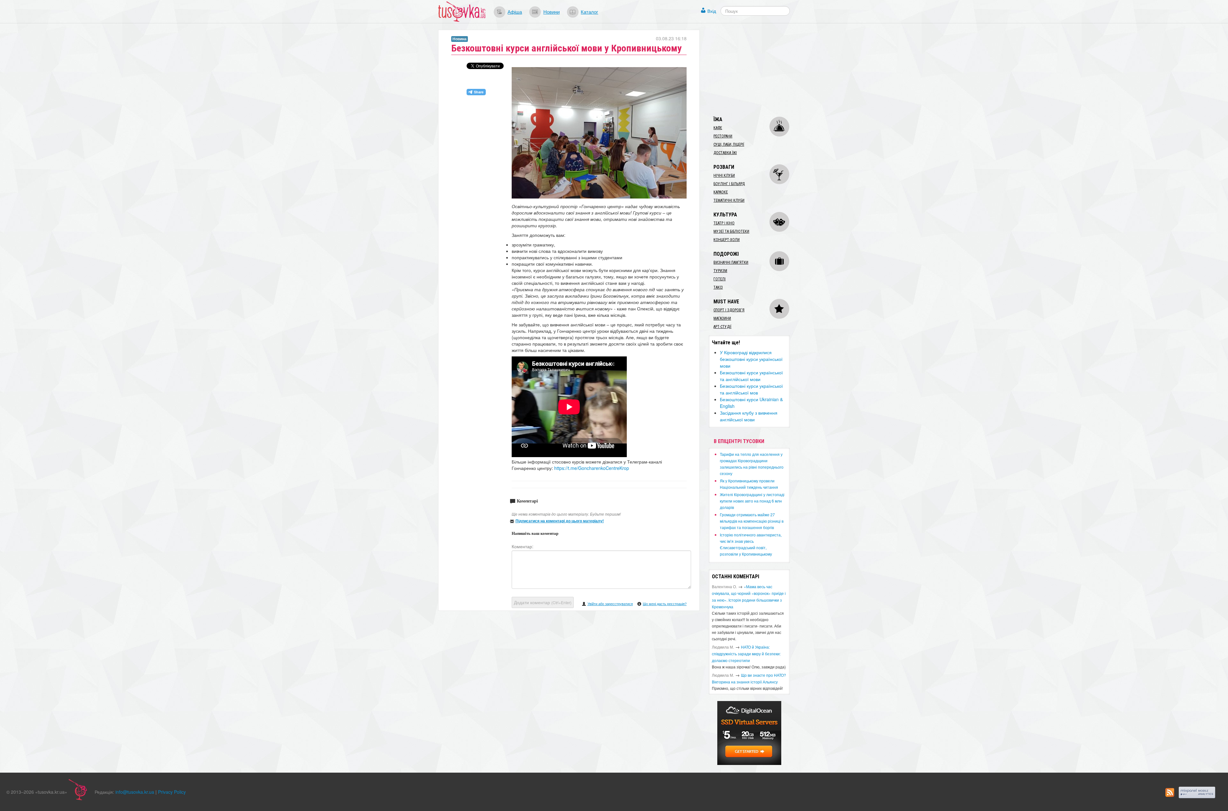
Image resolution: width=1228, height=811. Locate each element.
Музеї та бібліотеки (731, 231)
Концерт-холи (726, 240)
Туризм (720, 271)
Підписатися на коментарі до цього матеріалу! (560, 521)
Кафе (717, 128)
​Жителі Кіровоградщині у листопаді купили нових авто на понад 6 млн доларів (752, 501)
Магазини (722, 318)
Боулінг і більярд (729, 184)
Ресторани (722, 136)
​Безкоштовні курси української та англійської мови (751, 375)
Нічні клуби (724, 175)
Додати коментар (542, 602)
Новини (551, 11)
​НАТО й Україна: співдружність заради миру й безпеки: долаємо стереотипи (746, 653)
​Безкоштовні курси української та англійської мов (751, 389)
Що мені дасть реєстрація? (665, 603)
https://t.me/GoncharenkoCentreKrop (591, 468)
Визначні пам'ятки (730, 262)
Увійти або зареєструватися (610, 603)
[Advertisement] (757, 70)
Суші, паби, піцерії (728, 144)
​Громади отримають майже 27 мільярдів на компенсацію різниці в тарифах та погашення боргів (751, 521)
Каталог (589, 11)
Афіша (515, 11)
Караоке (720, 192)
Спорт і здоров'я (728, 310)
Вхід (711, 11)
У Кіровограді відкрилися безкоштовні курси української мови (751, 359)
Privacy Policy (172, 792)
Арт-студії (722, 326)
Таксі (718, 287)
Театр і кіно (724, 223)
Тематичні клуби (728, 200)
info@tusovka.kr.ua (134, 792)
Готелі (719, 279)
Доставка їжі (725, 153)
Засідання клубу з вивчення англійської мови (748, 416)
